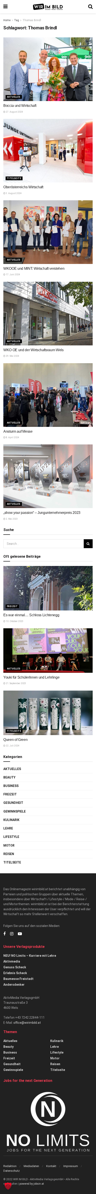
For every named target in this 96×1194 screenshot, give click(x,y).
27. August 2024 (14, 112)
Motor (9, 845)
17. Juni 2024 (12, 274)
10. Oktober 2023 (14, 621)
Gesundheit (13, 803)
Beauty (9, 777)
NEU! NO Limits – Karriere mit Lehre (29, 955)
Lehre (8, 828)
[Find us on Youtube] (20, 934)
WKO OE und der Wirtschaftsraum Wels (33, 350)
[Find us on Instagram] (11, 934)
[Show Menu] (5, 6)
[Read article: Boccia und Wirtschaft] (48, 69)
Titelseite (14, 178)
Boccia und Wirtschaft (19, 105)
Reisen (8, 854)
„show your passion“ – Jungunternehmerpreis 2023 (41, 513)
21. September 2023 (15, 683)
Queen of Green (15, 740)
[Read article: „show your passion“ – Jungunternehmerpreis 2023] (48, 476)
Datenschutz (11, 1170)
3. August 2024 (13, 193)
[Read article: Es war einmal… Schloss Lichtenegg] (48, 588)
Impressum (70, 1166)
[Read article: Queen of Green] (48, 713)
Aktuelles (14, 97)
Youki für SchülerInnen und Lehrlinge (31, 677)
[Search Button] (90, 6)
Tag (16, 20)
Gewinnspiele (14, 811)
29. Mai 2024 (12, 356)
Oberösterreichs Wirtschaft (23, 187)
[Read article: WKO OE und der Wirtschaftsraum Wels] (48, 313)
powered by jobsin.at (31, 1183)
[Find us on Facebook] (4, 934)
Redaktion (10, 1166)
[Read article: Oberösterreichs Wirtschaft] (48, 150)
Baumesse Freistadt (18, 979)
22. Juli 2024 (12, 745)
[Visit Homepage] (48, 6)
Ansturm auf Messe (18, 431)
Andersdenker (14, 984)
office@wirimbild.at (27, 1022)
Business (11, 786)
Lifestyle (11, 837)
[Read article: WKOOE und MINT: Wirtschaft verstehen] (48, 232)
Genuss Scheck (14, 967)
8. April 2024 (12, 437)
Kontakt (51, 1166)
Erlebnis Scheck (15, 973)
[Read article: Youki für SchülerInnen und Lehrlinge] (48, 650)
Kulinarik (11, 820)
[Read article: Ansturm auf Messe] (48, 395)
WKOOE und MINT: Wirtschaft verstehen (33, 268)
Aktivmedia (11, 961)
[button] (8, 1186)
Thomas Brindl (32, 20)
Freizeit (12, 606)
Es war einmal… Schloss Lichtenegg (31, 615)
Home (6, 20)
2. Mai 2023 (11, 519)
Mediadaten (31, 1166)
